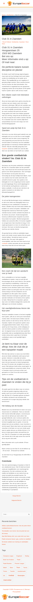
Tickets (5, 571)
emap (27, 589)
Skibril (5, 567)
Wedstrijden (21, 575)
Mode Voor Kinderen (8, 559)
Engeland (19, 556)
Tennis (25, 567)
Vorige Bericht (16, 496)
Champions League (8, 556)
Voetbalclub (15, 42)
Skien (11, 567)
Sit (25, 589)
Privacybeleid (16, 591)
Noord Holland (7, 42)
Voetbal (11, 575)
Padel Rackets (7, 563)
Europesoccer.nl (19, 589)
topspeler (4, 148)
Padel (18, 559)
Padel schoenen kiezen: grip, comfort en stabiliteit (16, 539)
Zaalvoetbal (7, 580)
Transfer (12, 571)
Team (18, 567)
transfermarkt (21, 571)
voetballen (5, 243)
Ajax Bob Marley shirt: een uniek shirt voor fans (15, 536)
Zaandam (22, 42)
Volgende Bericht (16, 500)
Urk (4, 575)
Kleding (27, 556)
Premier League (19, 563)
